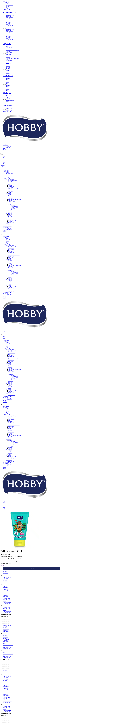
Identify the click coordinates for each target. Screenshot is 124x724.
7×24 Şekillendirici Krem (11, 25)
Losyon (7, 97)
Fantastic (10, 197)
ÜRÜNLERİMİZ (6, 178)
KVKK (4, 601)
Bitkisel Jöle (8, 16)
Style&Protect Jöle (10, 15)
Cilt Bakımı (7, 93)
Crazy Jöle (8, 18)
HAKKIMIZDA (6, 171)
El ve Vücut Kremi (10, 95)
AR (4, 157)
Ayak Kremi (8, 98)
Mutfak (7, 82)
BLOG (4, 230)
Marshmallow (9, 47)
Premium (8, 78)
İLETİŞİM (5, 231)
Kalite (7, 176)
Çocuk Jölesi (9, 20)
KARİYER (5, 227)
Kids (7, 83)
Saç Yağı (8, 68)
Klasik (7, 79)
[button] (63, 28)
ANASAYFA (6, 170)
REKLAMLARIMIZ (7, 226)
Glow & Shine (9, 52)
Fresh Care (8, 46)
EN (4, 156)
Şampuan (8, 66)
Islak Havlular (8, 105)
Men (12, 209)
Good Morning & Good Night (12, 50)
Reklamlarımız (6, 598)
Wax (7, 21)
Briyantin (8, 27)
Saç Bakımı (7, 63)
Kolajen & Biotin (14, 207)
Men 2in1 (8, 51)
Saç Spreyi (8, 22)
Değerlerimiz (9, 229)
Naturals (8, 48)
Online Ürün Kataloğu (8, 599)
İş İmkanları (8, 228)
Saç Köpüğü (8, 23)
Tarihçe (7, 172)
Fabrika (7, 174)
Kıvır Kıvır (8, 24)
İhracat (7, 177)
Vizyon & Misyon (9, 173)
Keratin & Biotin (14, 206)
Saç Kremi (8, 67)
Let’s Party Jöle (9, 17)
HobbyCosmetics (6, 619)
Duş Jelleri (7, 44)
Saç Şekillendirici (9, 12)
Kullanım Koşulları (7, 602)
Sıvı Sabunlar (8, 76)
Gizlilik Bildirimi (6, 603)
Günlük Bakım (9, 108)
